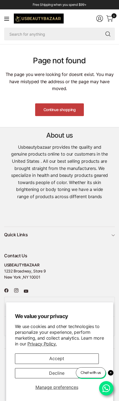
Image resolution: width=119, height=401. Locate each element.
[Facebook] (8, 290)
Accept (56, 358)
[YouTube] (28, 291)
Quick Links (16, 234)
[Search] (108, 34)
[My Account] (100, 18)
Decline (56, 373)
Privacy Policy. (41, 344)
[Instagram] (18, 290)
